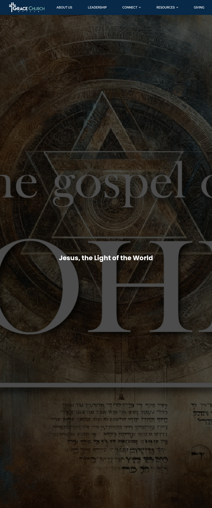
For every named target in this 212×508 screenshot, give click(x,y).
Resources (165, 7)
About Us (64, 7)
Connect (129, 7)
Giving (199, 7)
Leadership (97, 7)
